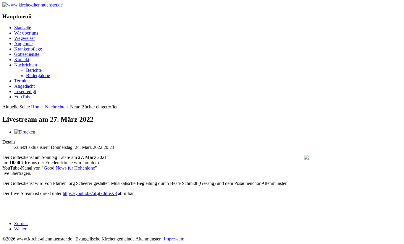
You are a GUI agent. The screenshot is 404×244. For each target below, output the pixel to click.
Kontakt (21, 59)
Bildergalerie (38, 75)
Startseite (22, 27)
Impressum (174, 238)
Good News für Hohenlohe (69, 167)
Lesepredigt (25, 91)
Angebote (23, 43)
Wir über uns (26, 32)
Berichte (34, 70)
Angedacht (24, 86)
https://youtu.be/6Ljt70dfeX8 (90, 193)
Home (37, 106)
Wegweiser (24, 38)
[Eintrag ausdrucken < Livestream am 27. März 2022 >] (24, 131)
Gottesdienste (26, 54)
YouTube (22, 96)
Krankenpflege (28, 48)
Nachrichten (25, 64)
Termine (22, 80)
